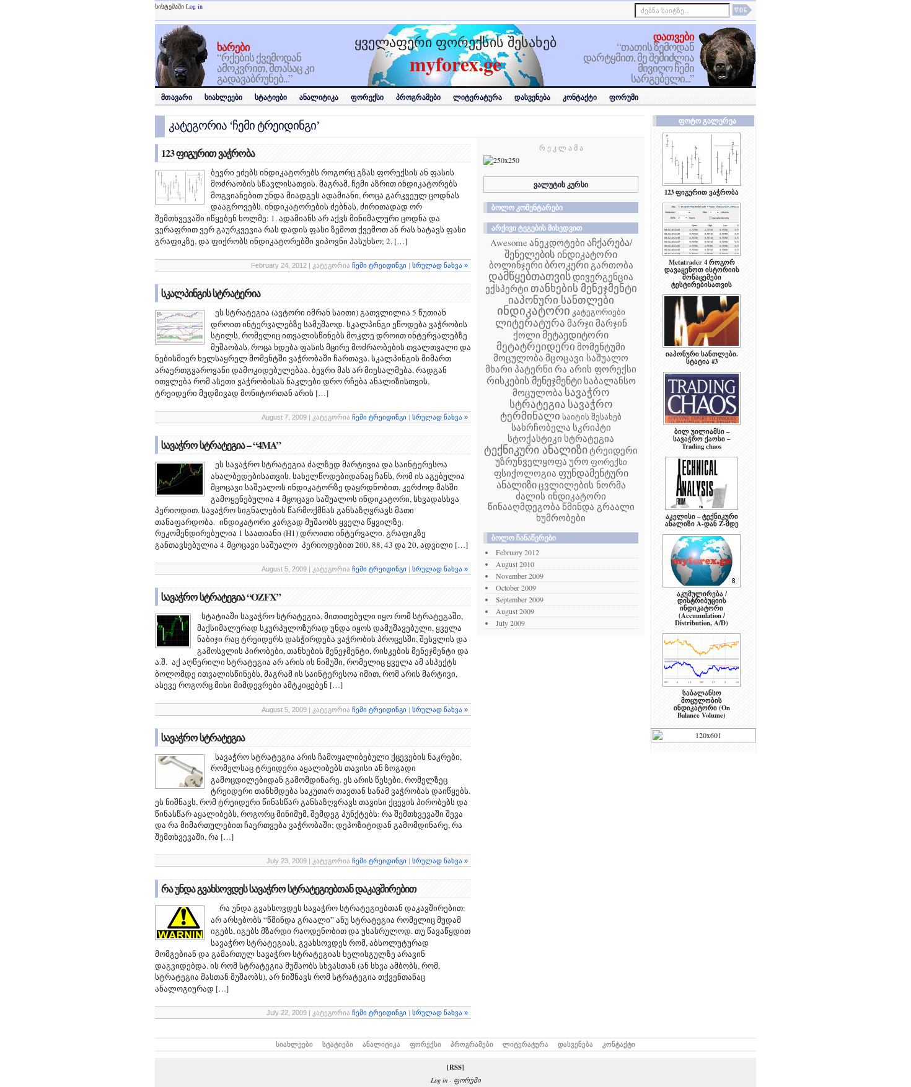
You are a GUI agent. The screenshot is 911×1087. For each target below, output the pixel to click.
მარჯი (580, 323)
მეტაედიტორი (575, 334)
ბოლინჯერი (516, 264)
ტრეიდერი (613, 450)
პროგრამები (418, 97)
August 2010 (515, 564)
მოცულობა (518, 357)
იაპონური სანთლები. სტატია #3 (702, 357)
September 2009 (520, 599)
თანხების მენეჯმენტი (583, 288)
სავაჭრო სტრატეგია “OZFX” (221, 596)
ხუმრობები (561, 517)
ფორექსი (367, 97)
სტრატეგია (589, 438)
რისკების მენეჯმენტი (534, 380)
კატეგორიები (598, 311)
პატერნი (533, 369)
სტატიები (271, 97)
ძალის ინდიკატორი (561, 496)
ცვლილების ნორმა (582, 484)
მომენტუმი (601, 346)
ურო (579, 461)
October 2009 (516, 587)
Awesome (508, 242)
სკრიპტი (592, 427)
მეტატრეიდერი (535, 346)
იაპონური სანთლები (561, 300)
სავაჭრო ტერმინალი (556, 410)
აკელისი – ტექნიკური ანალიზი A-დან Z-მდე (702, 520)
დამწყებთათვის (529, 275)
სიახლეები (223, 97)
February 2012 (517, 552)
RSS (455, 1067)
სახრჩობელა (541, 427)
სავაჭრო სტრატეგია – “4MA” (221, 445)
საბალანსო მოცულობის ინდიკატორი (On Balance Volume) (702, 704)
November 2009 (520, 576)
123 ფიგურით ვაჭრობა (208, 153)
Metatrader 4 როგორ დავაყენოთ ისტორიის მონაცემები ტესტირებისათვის (701, 273)
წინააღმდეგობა (524, 506)
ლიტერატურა (477, 97)
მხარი (499, 369)
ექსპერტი (507, 288)
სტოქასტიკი (535, 438)
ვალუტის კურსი (561, 184)
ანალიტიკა (318, 97)
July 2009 (510, 623)
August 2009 (515, 611)
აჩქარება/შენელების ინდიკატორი (568, 247)
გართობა (612, 264)
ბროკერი (567, 264)
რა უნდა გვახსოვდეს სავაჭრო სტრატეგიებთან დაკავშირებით (288, 888)
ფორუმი (623, 97)
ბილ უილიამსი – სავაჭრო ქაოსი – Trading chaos (701, 438)
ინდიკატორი (533, 310)
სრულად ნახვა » (440, 265)
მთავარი (176, 97)
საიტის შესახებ (592, 416)
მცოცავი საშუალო (586, 357)
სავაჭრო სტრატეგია (203, 737)
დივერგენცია (603, 276)
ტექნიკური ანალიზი (536, 449)
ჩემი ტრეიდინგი (379, 265)
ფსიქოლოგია (525, 473)
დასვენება (532, 97)
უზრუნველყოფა (531, 461)
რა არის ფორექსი (595, 369)
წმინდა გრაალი (598, 506)
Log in (194, 6)
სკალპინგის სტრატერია (210, 293)
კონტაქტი (580, 97)
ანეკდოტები (557, 242)
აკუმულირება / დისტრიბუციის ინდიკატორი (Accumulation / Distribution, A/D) (701, 608)
